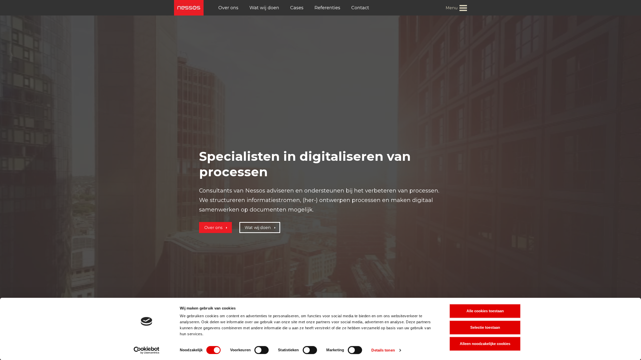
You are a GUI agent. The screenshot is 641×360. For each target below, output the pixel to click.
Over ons (228, 7)
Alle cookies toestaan (485, 311)
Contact (360, 7)
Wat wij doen (264, 7)
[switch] (261, 350)
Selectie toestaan (485, 327)
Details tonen (383, 350)
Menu (452, 8)
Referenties (327, 7)
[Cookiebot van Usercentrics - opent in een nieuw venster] (147, 350)
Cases (296, 7)
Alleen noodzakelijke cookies (485, 344)
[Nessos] (189, 7)
